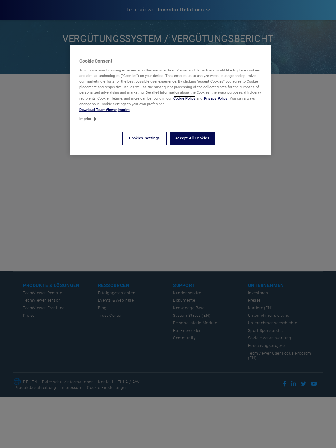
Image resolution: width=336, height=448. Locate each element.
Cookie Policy (184, 98)
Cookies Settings (144, 138)
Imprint (124, 109)
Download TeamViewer (98, 109)
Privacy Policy (216, 98)
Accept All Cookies (192, 138)
